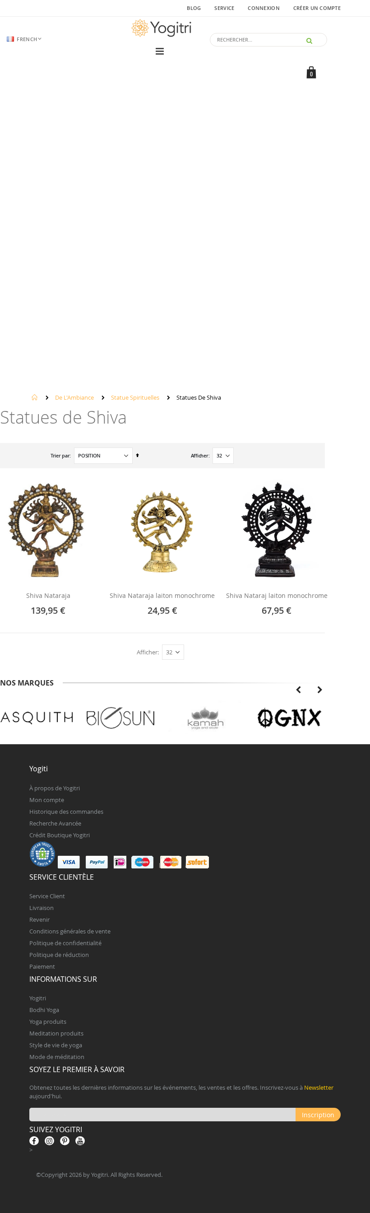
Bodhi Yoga (44, 1010)
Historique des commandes (66, 811)
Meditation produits (56, 1033)
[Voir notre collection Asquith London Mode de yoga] (36, 718)
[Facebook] (34, 1140)
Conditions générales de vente (70, 931)
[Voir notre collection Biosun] (120, 718)
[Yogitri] (162, 28)
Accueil (35, 397)
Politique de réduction (59, 955)
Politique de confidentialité (65, 943)
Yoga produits (47, 1021)
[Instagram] (49, 1140)
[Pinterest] (64, 1140)
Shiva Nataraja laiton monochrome (162, 596)
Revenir (39, 919)
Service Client (47, 896)
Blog (194, 8)
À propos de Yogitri (54, 788)
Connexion (263, 8)
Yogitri (37, 998)
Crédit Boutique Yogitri (59, 835)
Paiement (42, 966)
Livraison (41, 908)
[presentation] (298, 688)
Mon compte (46, 800)
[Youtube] (80, 1140)
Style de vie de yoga (55, 1045)
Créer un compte (317, 8)
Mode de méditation (56, 1057)
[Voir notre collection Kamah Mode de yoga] (205, 718)
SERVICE (224, 8)
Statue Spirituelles (135, 398)
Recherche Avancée (55, 823)
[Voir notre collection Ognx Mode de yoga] (289, 718)
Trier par (60, 455)
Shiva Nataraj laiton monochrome (277, 596)
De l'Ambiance (74, 398)
